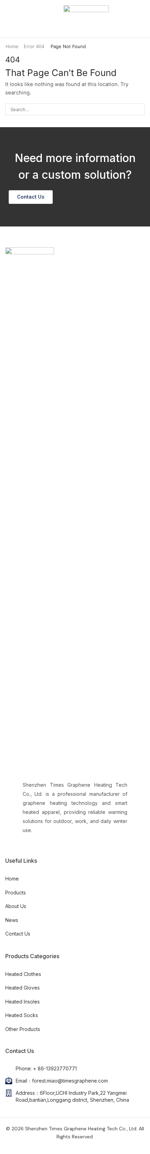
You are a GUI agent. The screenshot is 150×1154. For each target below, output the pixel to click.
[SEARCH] (139, 109)
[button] (8, 18)
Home (12, 46)
